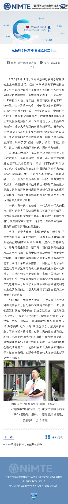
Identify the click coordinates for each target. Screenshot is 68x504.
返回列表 (57, 437)
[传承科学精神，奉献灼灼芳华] (4, 444)
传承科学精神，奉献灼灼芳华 (25, 444)
